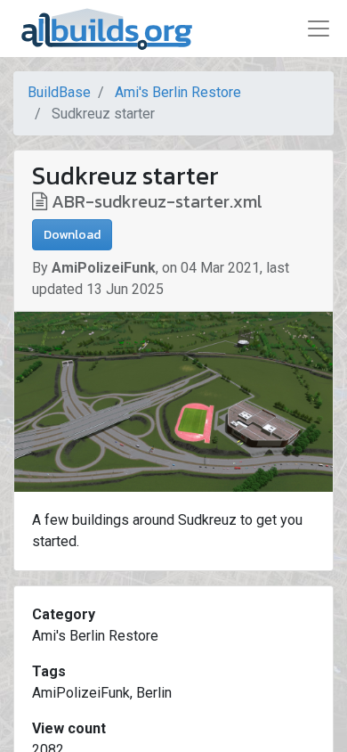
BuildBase (59, 92)
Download (72, 234)
